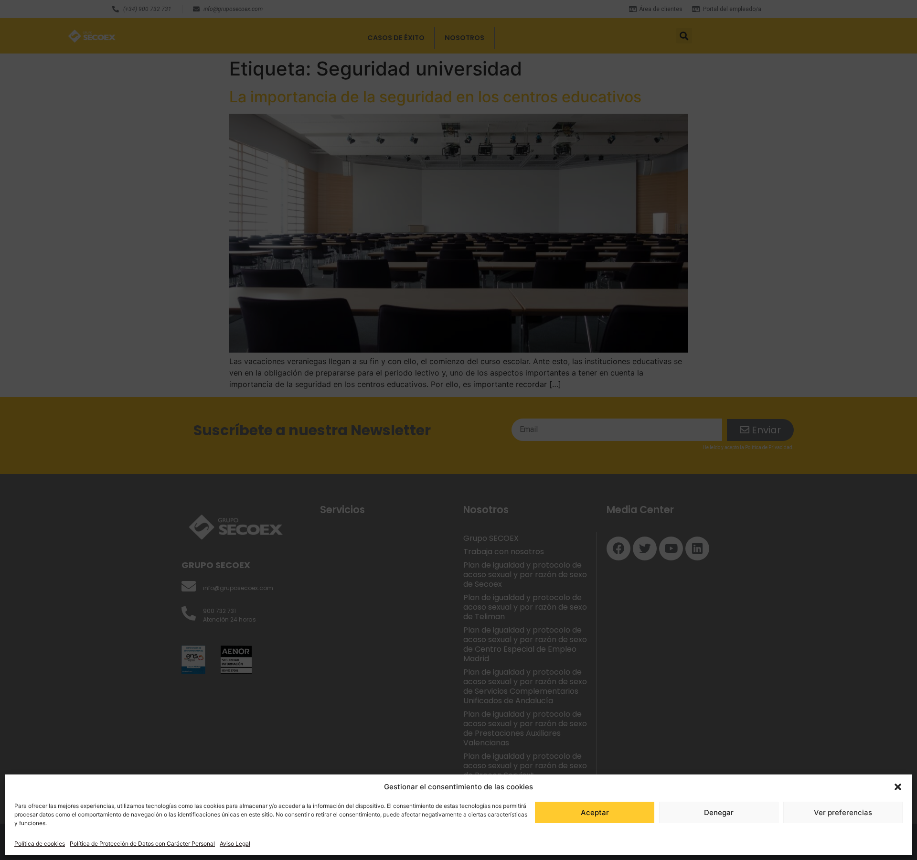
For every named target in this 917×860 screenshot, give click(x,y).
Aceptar (595, 812)
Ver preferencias (843, 812)
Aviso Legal (235, 843)
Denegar (719, 812)
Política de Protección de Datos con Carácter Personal (142, 843)
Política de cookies (39, 843)
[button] (898, 787)
